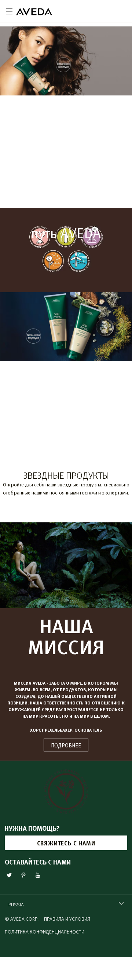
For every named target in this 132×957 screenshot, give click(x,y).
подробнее (66, 185)
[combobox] (66, 904)
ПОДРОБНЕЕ (66, 745)
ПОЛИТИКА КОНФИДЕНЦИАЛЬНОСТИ (44, 931)
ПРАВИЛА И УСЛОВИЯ (67, 918)
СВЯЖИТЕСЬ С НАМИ (66, 843)
